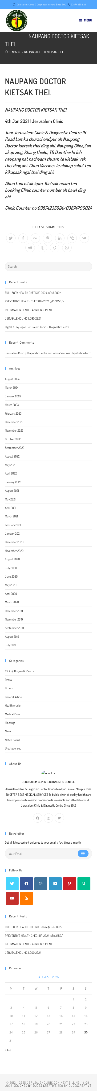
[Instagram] (48, 818)
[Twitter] (59, 818)
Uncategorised (13, 748)
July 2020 (11, 568)
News (8, 731)
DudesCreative (80, 1085)
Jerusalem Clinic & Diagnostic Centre (26, 353)
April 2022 (11, 473)
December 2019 (14, 611)
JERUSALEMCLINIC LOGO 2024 (23, 318)
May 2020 (10, 585)
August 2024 (12, 379)
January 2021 (12, 533)
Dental (8, 680)
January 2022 (13, 482)
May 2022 (10, 465)
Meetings (10, 723)
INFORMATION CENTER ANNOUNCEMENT (28, 310)
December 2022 (14, 422)
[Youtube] (12, 898)
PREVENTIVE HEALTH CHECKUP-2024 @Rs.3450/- (34, 301)
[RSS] (26, 898)
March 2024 (12, 387)
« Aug (8, 1050)
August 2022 (12, 456)
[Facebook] (37, 818)
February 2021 (13, 525)
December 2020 (14, 542)
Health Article (12, 705)
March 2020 (12, 602)
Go (83, 853)
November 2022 (14, 430)
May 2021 (10, 499)
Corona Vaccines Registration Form (71, 353)
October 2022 (12, 439)
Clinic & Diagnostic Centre (19, 671)
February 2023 (13, 413)
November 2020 (14, 551)
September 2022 (14, 448)
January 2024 (13, 396)
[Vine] (83, 883)
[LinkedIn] (55, 883)
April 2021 (10, 508)
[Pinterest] (69, 883)
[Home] (6, 52)
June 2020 (11, 576)
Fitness (9, 688)
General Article (13, 697)
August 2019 (12, 636)
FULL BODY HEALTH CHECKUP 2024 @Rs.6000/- (33, 293)
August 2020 (12, 559)
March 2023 (12, 405)
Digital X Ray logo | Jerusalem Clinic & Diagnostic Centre (37, 327)
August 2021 (12, 490)
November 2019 (14, 619)
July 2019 (10, 645)
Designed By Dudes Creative (35, 1085)
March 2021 (11, 516)
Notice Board (12, 740)
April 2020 (11, 593)
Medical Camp (13, 714)
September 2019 (14, 628)
